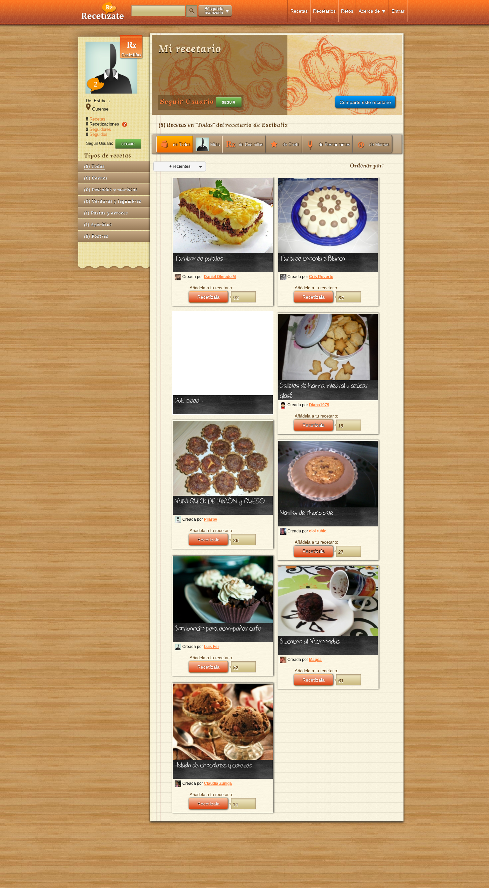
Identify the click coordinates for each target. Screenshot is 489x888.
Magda (315, 659)
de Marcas (379, 144)
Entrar (398, 11)
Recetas (299, 11)
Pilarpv (210, 519)
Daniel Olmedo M (220, 276)
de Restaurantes (334, 144)
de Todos (182, 144)
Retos (347, 11)
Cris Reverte (321, 276)
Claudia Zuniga (218, 783)
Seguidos (98, 134)
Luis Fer (211, 646)
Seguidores (100, 129)
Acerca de (369, 11)
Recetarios (324, 11)
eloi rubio (317, 531)
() (94, 166)
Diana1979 (319, 405)
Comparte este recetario (365, 102)
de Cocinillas (251, 144)
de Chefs (291, 144)
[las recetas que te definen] (103, 18)
